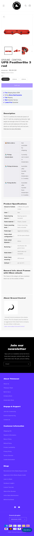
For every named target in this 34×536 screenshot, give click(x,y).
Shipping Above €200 (12, 92)
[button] (4, 6)
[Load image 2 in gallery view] (17, 51)
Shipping (3, 72)
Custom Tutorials (9, 487)
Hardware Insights (9, 483)
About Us (6, 384)
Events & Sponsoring (10, 415)
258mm (15, 79)
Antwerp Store (8, 396)
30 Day (13, 95)
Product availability (9, 447)
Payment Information (10, 435)
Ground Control (11, 59)
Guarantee (11, 102)
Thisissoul (14, 532)
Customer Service (11, 100)
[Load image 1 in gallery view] (8, 51)
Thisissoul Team (8, 388)
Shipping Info (8, 431)
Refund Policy (8, 443)
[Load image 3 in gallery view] (25, 51)
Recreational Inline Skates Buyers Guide (15, 471)
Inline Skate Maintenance (11, 495)
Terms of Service (8, 455)
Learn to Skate (8, 479)
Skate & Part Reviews (10, 491)
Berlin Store (7, 392)
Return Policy (8, 439)
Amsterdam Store (9, 400)
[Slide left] (2, 51)
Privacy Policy (8, 451)
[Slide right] (32, 51)
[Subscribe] (28, 364)
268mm (24, 79)
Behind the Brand (9, 499)
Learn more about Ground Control (14, 326)
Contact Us (7, 419)
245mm (6, 79)
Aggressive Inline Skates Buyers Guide (15, 475)
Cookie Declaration (9, 459)
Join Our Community (10, 411)
